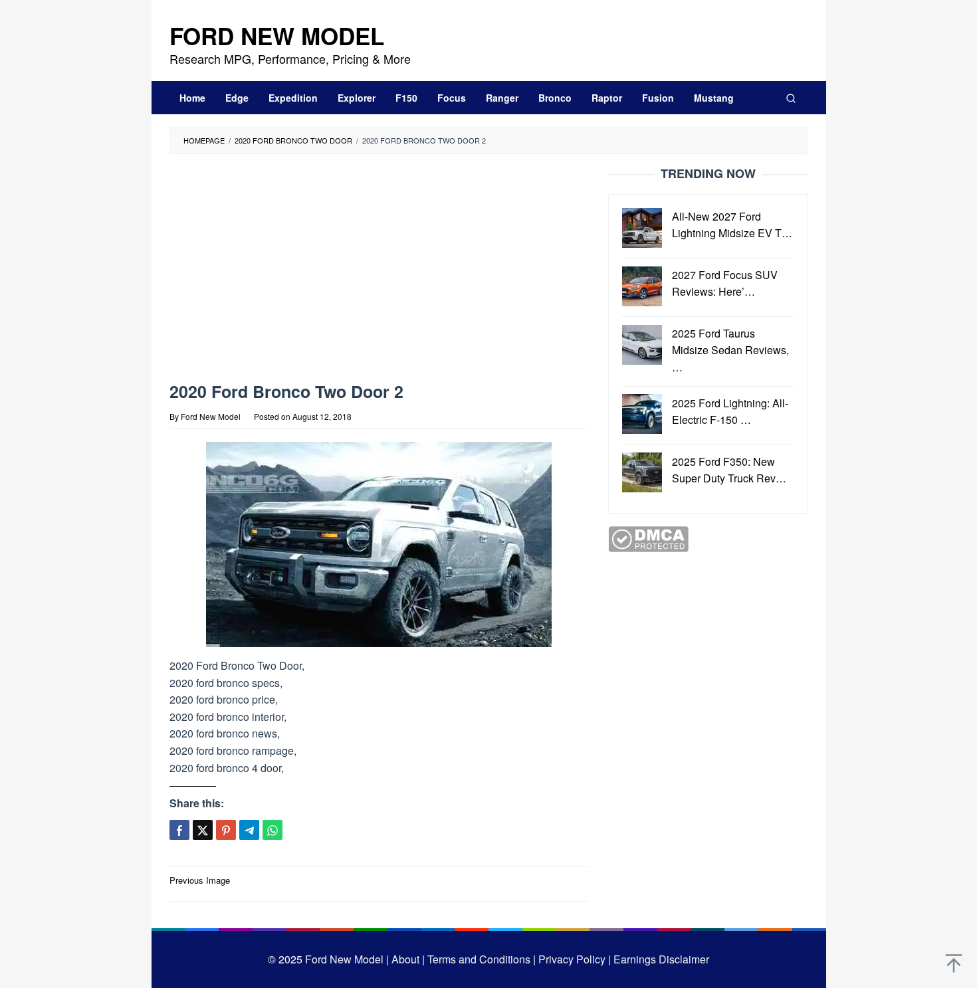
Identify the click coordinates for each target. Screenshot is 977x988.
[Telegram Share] (249, 830)
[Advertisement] (379, 271)
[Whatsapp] (272, 830)
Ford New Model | (346, 959)
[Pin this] (226, 830)
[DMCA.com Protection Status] (648, 537)
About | (408, 959)
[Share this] (179, 830)
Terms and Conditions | (480, 959)
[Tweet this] (203, 830)
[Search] (791, 97)
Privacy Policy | (573, 959)
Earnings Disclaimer (660, 959)
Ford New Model (276, 35)
